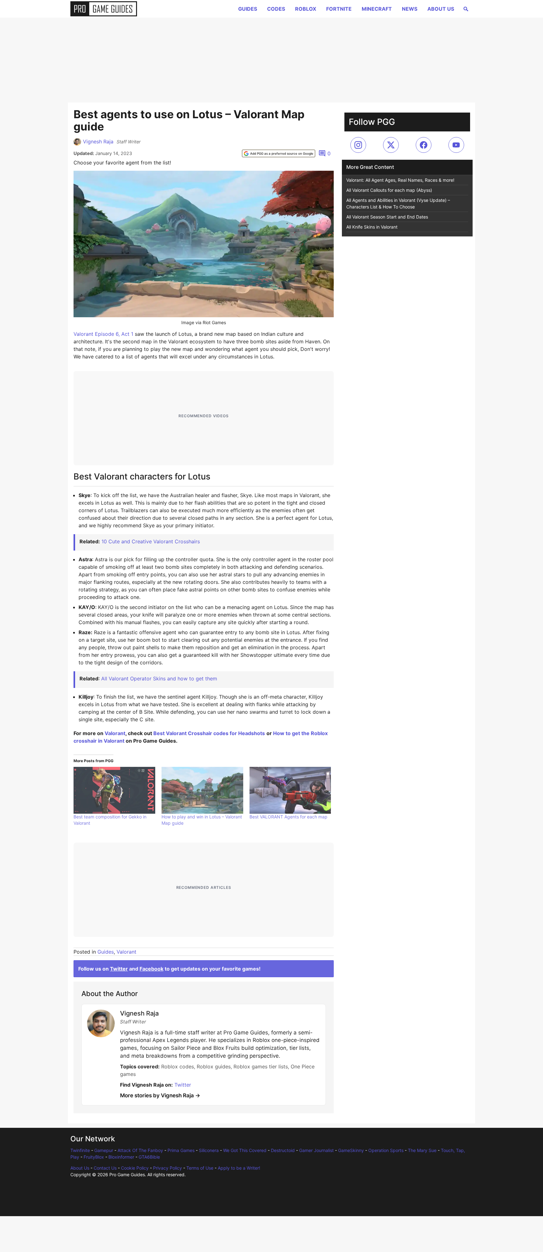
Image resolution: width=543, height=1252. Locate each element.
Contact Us (105, 1168)
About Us (440, 9)
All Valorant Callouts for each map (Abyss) (389, 190)
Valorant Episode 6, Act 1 (103, 334)
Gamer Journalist (316, 1150)
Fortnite (339, 9)
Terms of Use (199, 1168)
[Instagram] (358, 145)
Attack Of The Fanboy (140, 1150)
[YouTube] (456, 145)
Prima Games (181, 1150)
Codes (276, 9)
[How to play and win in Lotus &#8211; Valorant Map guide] (202, 790)
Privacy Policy (167, 1168)
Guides (247, 9)
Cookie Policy (135, 1168)
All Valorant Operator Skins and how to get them (159, 678)
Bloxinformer (121, 1157)
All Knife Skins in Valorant (372, 227)
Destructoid (283, 1150)
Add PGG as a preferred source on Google (281, 153)
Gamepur (103, 1150)
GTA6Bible (149, 1157)
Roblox (305, 9)
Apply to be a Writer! (239, 1168)
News (409, 9)
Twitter (119, 969)
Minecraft (377, 9)
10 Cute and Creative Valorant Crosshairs (150, 541)
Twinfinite (80, 1150)
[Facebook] (423, 145)
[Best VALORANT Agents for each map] (290, 790)
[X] (391, 145)
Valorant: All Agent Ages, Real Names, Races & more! (400, 180)
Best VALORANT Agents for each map (288, 816)
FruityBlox (94, 1157)
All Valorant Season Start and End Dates (387, 216)
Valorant (115, 733)
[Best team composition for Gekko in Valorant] (114, 790)
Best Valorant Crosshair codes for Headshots (209, 733)
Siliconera (209, 1150)
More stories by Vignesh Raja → (160, 1095)
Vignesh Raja (98, 141)
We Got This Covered (244, 1150)
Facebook (151, 969)
